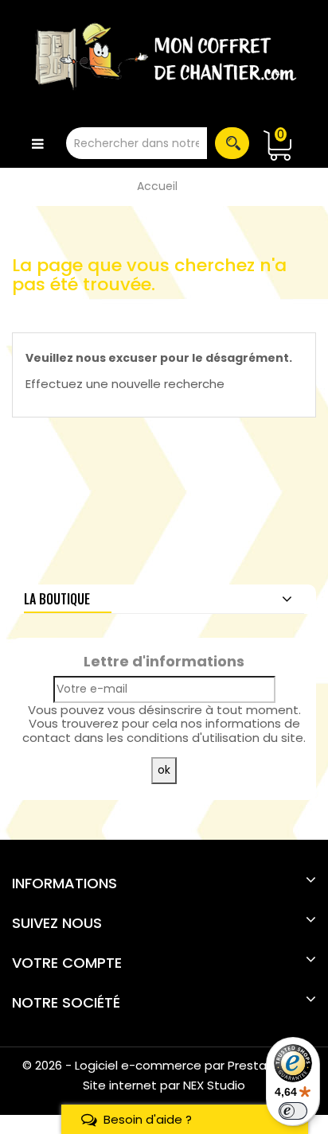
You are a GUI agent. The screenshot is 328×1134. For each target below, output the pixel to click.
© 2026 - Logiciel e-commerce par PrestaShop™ (164, 1065)
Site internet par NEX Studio (164, 1085)
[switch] (293, 1111)
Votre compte (67, 963)
